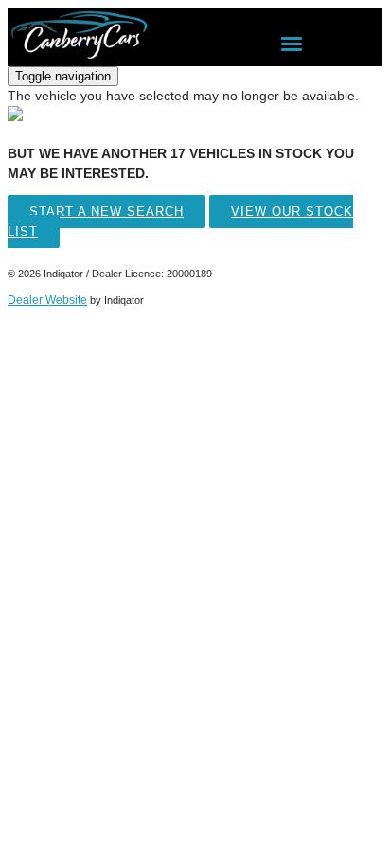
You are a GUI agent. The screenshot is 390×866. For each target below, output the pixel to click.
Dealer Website (47, 300)
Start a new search (106, 211)
